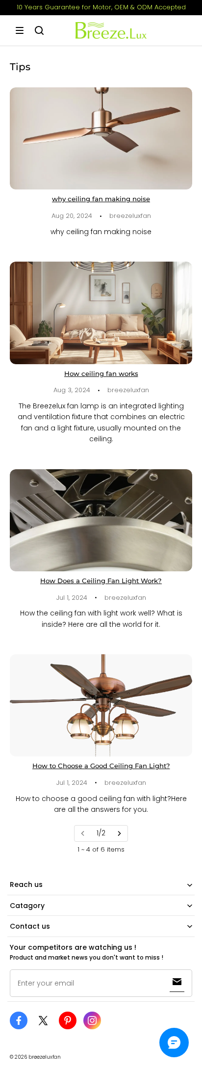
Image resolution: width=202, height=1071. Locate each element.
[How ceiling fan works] (101, 313)
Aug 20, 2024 (71, 215)
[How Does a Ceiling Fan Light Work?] (101, 520)
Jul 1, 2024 (71, 597)
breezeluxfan (130, 215)
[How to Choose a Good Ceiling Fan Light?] (101, 705)
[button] (19, 30)
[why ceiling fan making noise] (101, 138)
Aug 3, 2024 (71, 390)
